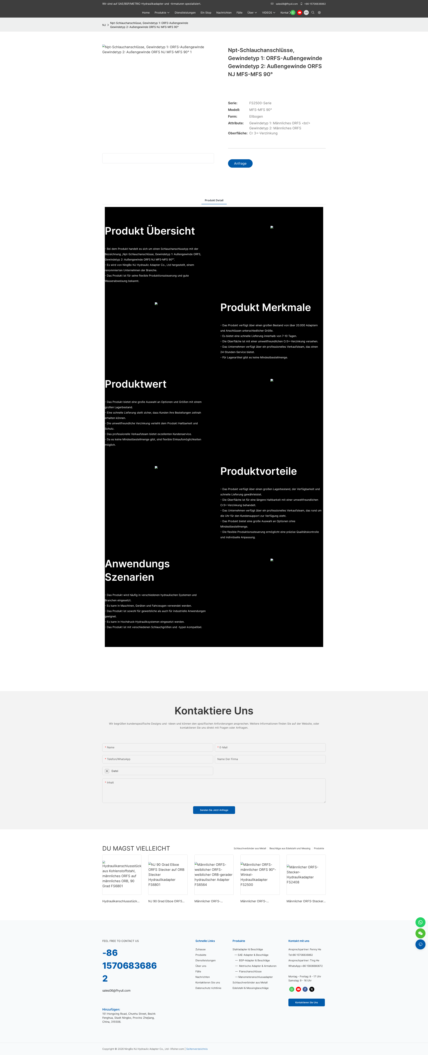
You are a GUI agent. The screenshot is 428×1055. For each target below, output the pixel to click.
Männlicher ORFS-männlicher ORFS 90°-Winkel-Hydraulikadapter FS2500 (257, 901)
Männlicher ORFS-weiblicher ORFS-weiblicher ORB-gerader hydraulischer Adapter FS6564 (213, 901)
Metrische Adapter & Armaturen (257, 966)
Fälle (198, 971)
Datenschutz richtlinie (208, 988)
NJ (104, 25)
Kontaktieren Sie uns (207, 982)
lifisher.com (177, 1048)
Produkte (319, 848)
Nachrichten (202, 977)
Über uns (200, 966)
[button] (290, 12)
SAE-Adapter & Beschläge (253, 954)
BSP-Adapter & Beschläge (254, 960)
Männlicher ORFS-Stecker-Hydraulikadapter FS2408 (306, 901)
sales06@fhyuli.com (286, 3)
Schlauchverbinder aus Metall (250, 848)
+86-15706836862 (315, 3)
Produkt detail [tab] (214, 200)
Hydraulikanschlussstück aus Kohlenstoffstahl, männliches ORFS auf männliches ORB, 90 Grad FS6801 (120, 901)
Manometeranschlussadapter (255, 977)
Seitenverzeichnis (197, 1048)
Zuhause (200, 949)
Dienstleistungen (205, 960)
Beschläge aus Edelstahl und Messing (290, 848)
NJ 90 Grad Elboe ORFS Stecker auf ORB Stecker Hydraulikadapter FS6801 (166, 901)
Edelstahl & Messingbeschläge (251, 988)
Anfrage (240, 163)
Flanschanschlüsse (250, 971)
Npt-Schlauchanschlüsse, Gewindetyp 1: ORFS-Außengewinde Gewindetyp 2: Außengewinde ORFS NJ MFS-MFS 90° (149, 25)
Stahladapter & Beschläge (248, 949)
